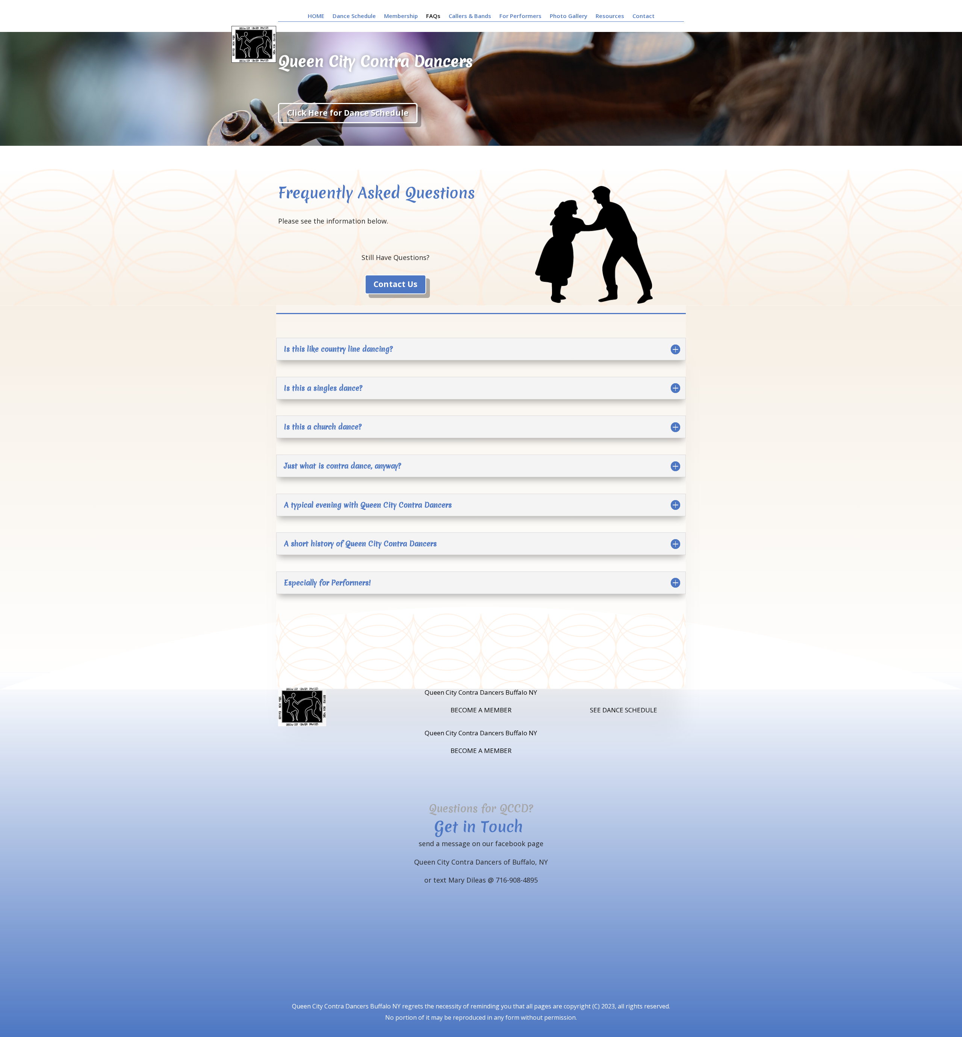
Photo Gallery (568, 16)
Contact (643, 16)
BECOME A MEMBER (481, 710)
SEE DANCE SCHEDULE (623, 710)
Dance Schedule (354, 16)
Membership (401, 16)
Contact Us (395, 284)
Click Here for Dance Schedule (347, 112)
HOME (316, 16)
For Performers (520, 16)
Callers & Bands (470, 16)
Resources (610, 16)
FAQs (433, 16)
